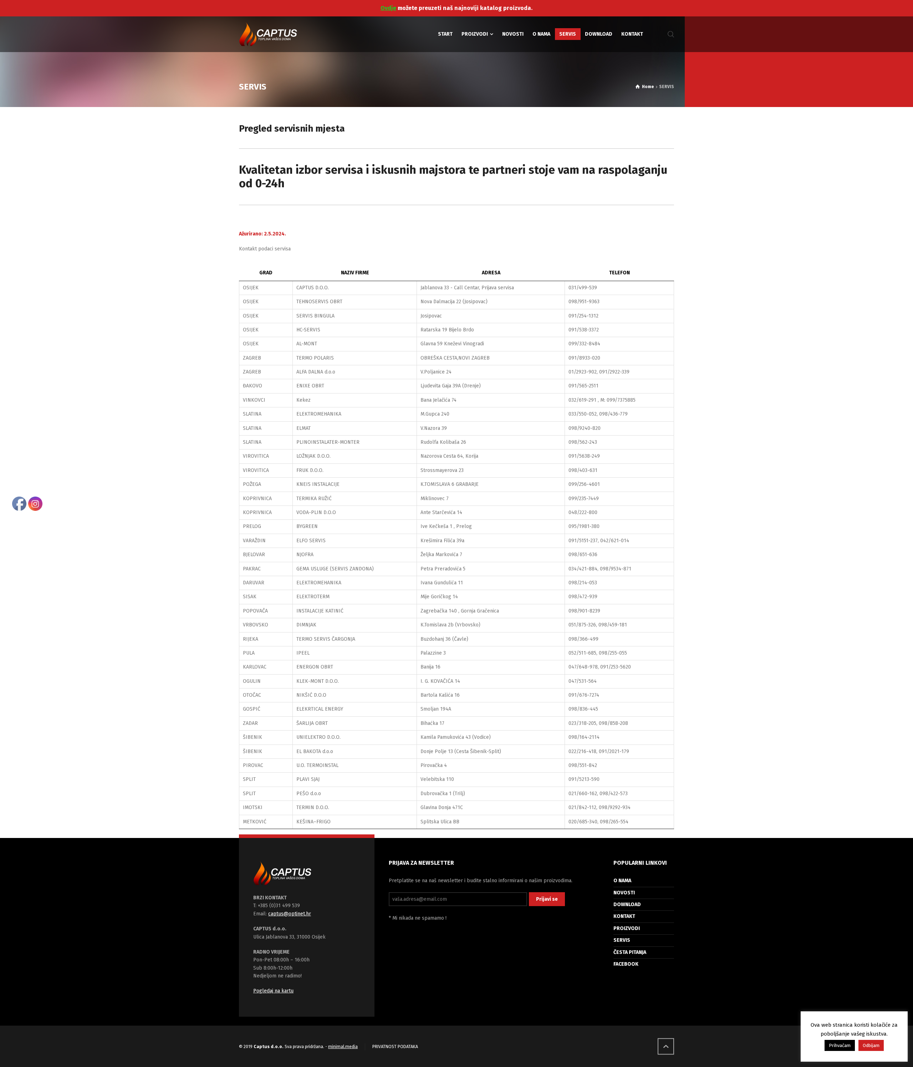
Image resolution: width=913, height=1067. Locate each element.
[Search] (669, 34)
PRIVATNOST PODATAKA (395, 1046)
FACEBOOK (625, 964)
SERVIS (621, 940)
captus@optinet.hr (289, 914)
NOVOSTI (624, 893)
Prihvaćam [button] (840, 1045)
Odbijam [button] (871, 1045)
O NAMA (622, 881)
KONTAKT (624, 916)
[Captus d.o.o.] (268, 34)
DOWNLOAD (627, 904)
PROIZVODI (626, 928)
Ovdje (388, 8)
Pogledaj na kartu (273, 991)
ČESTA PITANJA (629, 952)
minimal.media (343, 1046)
